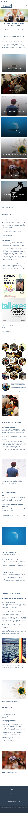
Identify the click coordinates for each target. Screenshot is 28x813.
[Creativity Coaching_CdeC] (14, 310)
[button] (26, 5)
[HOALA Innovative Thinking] (14, 286)
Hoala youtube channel (7, 266)
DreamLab (6, 517)
